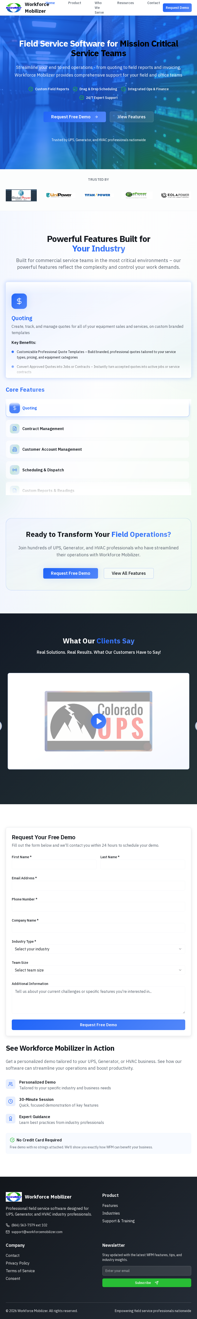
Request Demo (177, 8)
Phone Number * (24, 899)
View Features (132, 117)
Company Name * (25, 920)
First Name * (22, 857)
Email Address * (24, 878)
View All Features (129, 573)
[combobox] (98, 949)
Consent (13, 1278)
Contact (12, 1255)
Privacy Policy (18, 1263)
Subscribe (143, 1283)
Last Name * (110, 857)
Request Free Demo (71, 117)
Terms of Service (20, 1270)
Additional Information (30, 984)
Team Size (20, 962)
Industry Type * (24, 941)
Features (110, 1205)
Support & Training (118, 1220)
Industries (111, 1213)
